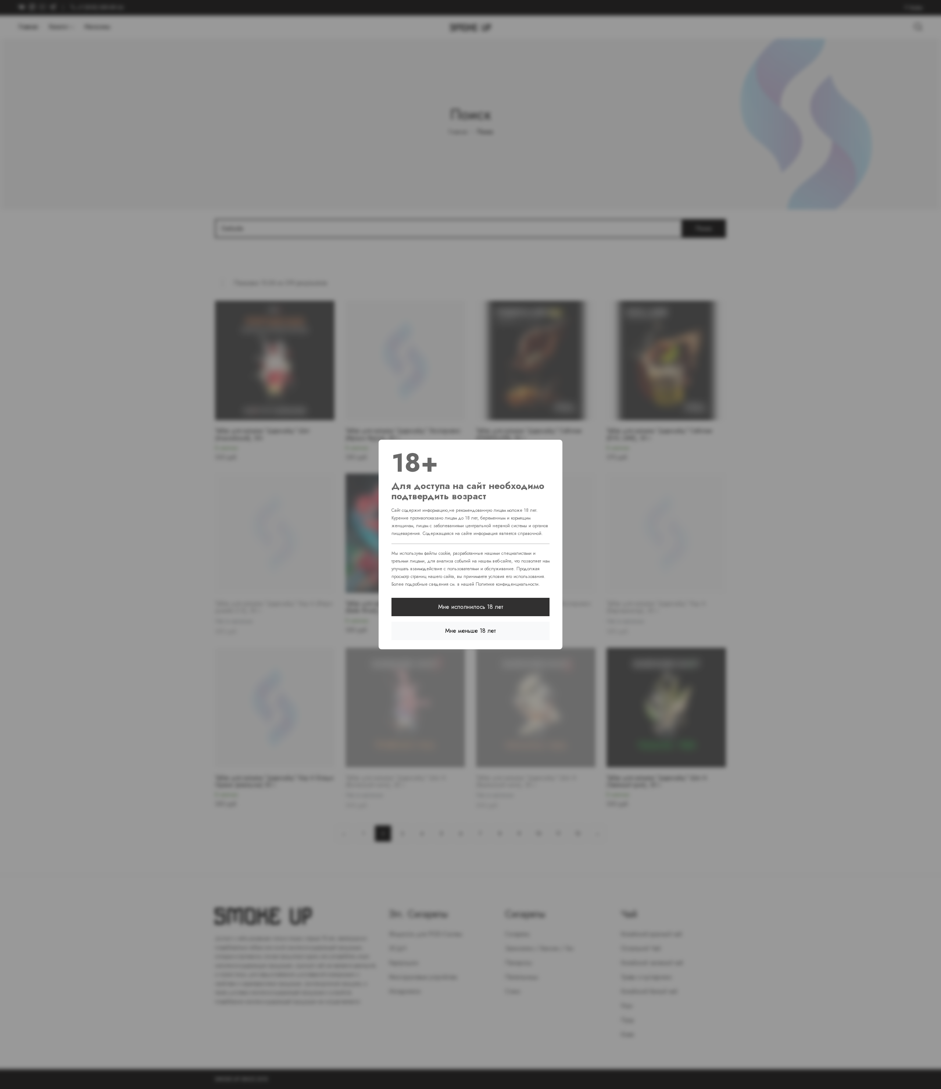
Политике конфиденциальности (507, 584)
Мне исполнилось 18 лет (470, 607)
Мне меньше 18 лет (470, 630)
